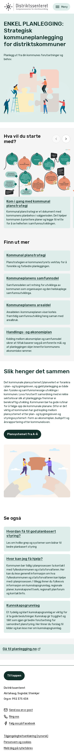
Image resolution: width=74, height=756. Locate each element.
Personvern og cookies (17, 742)
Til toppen (14, 675)
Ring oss (11, 717)
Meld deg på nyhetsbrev (18, 748)
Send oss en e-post (18, 710)
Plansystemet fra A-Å (22, 434)
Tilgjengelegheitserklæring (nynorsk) (26, 736)
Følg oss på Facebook (19, 723)
